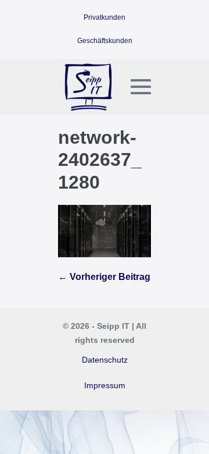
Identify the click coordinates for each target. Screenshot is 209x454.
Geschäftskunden (104, 41)
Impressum (104, 385)
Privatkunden (104, 17)
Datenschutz (105, 359)
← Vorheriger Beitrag (104, 277)
